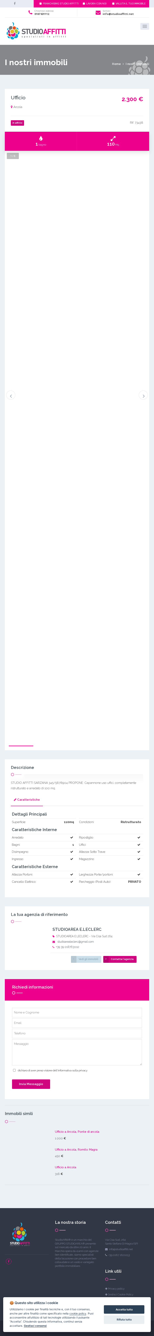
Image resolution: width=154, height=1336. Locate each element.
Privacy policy (116, 1288)
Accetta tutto (124, 1309)
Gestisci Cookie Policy (120, 1294)
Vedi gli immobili (88, 959)
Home (116, 64)
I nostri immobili (137, 64)
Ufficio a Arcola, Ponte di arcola (77, 1132)
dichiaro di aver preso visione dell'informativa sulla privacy (52, 1070)
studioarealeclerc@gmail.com (75, 941)
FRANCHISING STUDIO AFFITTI (60, 3)
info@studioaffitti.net (118, 14)
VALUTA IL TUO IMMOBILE (130, 3)
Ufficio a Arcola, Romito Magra (76, 1149)
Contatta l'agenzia (122, 959)
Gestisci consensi (35, 1325)
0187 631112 (41, 14)
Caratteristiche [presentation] (28, 800)
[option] (77, 578)
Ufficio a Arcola (65, 1167)
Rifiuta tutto (124, 1319)
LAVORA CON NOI (96, 3)
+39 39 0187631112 (67, 947)
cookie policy (77, 1313)
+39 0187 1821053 (119, 1255)
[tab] (27, 800)
